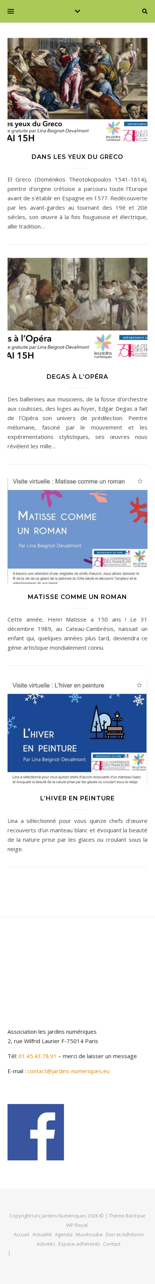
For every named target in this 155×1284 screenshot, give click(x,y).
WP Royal (77, 1225)
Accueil (21, 1234)
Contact (111, 1243)
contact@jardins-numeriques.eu (68, 1071)
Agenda (64, 1234)
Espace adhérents (79, 1243)
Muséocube (89, 1234)
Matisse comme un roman (77, 596)
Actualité (42, 1234)
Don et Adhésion (125, 1234)
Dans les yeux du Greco (77, 156)
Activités (45, 1243)
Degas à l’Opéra (77, 376)
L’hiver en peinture (77, 798)
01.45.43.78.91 (38, 1056)
